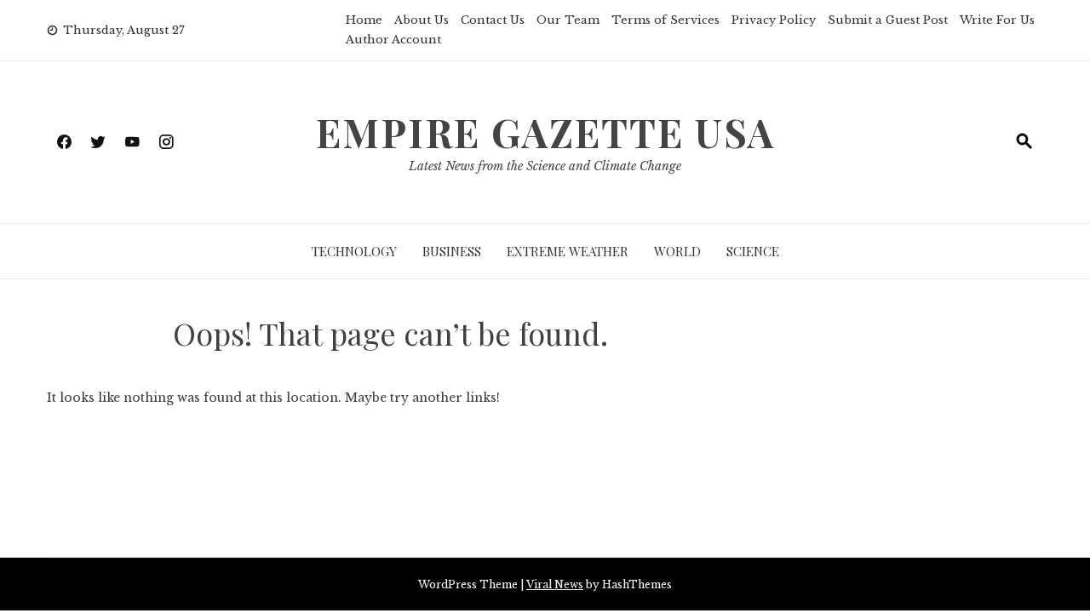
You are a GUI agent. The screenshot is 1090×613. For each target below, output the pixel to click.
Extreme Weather (567, 251)
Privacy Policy (773, 20)
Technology (354, 251)
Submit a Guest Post (888, 20)
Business (451, 251)
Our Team (568, 20)
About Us (421, 20)
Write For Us (997, 20)
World (677, 251)
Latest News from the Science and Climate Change (545, 166)
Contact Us (493, 20)
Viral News (554, 584)
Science (752, 251)
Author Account (393, 39)
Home (364, 20)
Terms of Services (665, 20)
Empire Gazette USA (545, 132)
